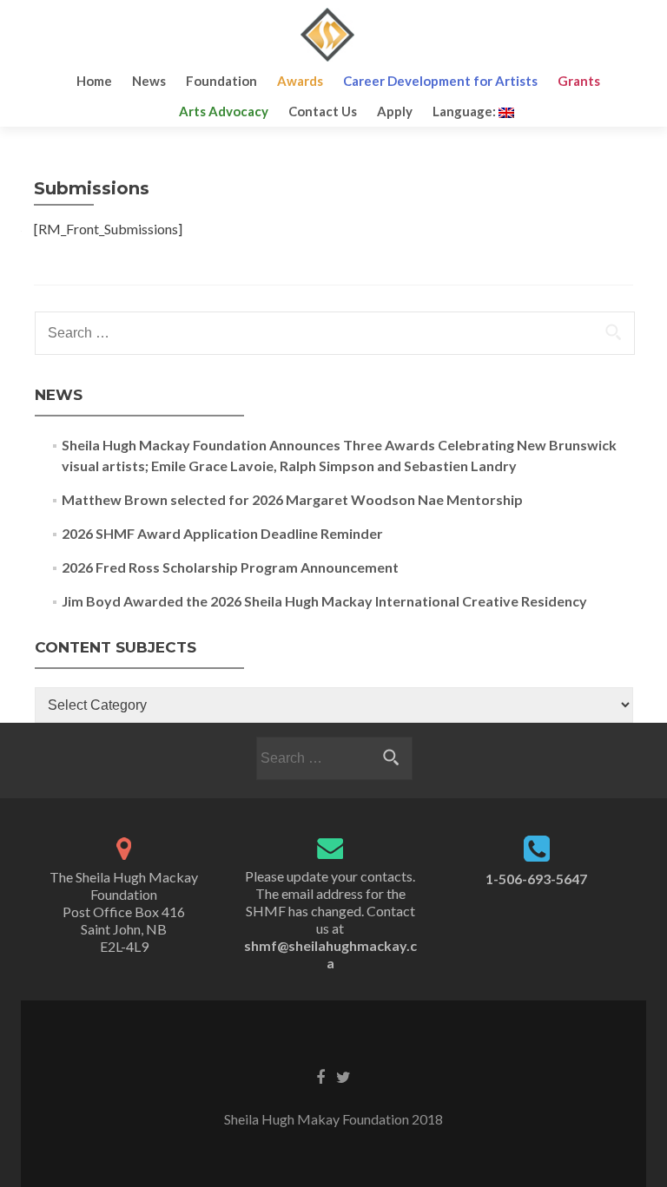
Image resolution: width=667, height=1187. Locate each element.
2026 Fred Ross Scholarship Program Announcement (230, 567)
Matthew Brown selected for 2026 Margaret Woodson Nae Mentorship (292, 499)
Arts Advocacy (223, 111)
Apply (395, 111)
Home (94, 81)
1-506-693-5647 (536, 878)
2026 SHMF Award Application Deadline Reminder (222, 533)
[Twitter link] (343, 1075)
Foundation (221, 81)
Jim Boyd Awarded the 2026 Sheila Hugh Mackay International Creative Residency (324, 601)
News (149, 81)
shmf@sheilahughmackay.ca (330, 954)
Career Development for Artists (440, 81)
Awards (300, 81)
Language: (466, 111)
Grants (579, 81)
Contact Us (322, 111)
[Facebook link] (320, 1075)
